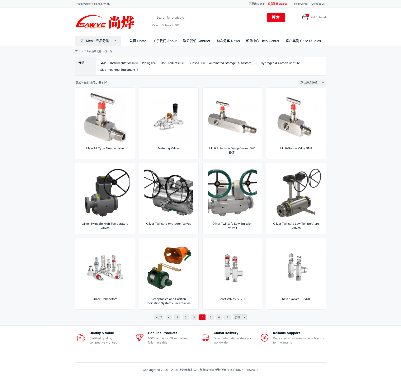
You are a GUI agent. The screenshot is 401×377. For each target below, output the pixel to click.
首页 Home (138, 41)
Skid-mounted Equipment (117, 69)
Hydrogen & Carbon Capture (280, 63)
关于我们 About (165, 41)
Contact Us (318, 3)
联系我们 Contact (196, 41)
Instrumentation (121, 63)
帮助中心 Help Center (262, 41)
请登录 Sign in (257, 3)
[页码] (244, 317)
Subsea (166, 25)
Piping (146, 63)
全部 (103, 63)
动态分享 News (228, 41)
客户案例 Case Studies (303, 41)
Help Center (301, 3)
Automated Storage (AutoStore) (230, 63)
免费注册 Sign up (277, 3)
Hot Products (170, 63)
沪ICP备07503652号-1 (242, 370)
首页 (77, 51)
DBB (177, 25)
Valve (155, 25)
